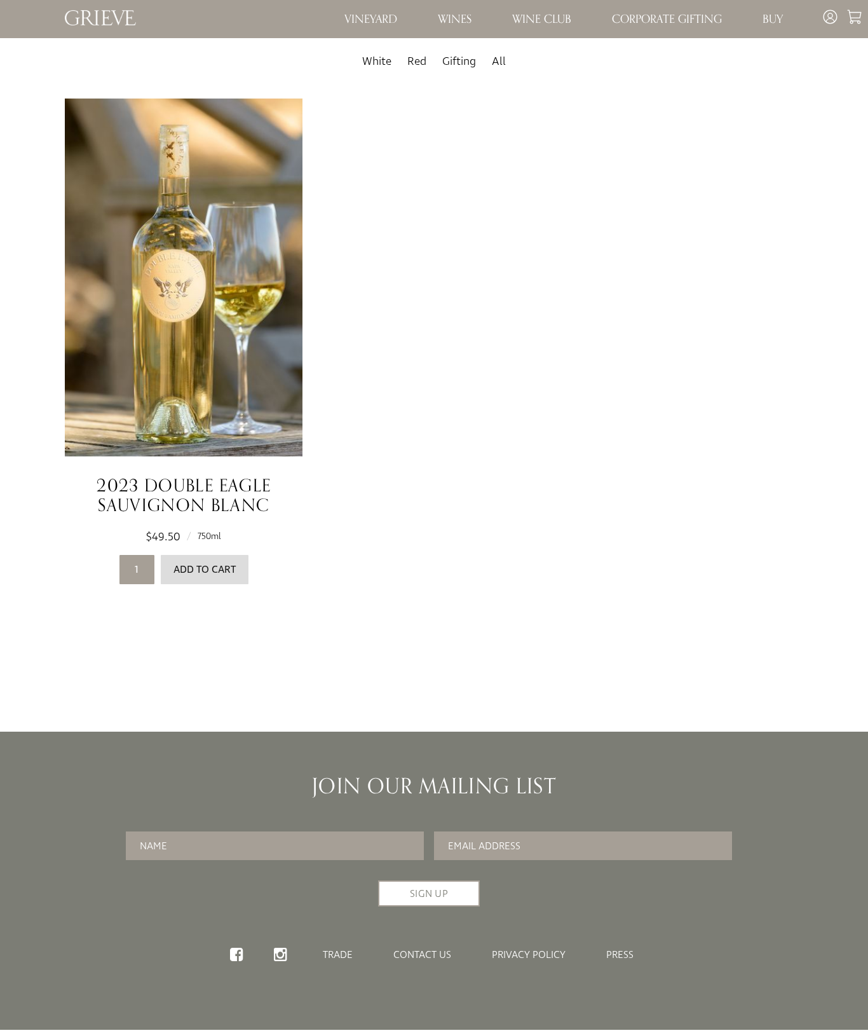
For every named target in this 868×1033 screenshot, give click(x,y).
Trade (338, 955)
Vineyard (370, 19)
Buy (773, 19)
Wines (454, 19)
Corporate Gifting (667, 19)
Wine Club (541, 19)
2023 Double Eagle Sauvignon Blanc (184, 495)
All (499, 61)
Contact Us (422, 955)
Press (620, 955)
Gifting (459, 61)
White (376, 61)
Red (416, 61)
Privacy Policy (529, 955)
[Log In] (832, 22)
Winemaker (470, 39)
